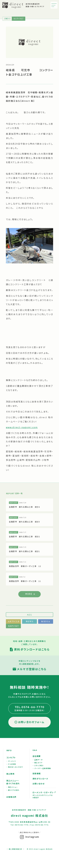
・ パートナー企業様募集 (42, 768)
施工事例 (10, 773)
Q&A (35, 750)
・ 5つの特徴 (11, 764)
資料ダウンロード (40, 778)
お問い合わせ (39, 783)
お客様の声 (11, 797)
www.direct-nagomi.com (22, 427)
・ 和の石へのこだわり (15, 767)
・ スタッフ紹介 (38, 765)
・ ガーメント (11, 761)
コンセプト (11, 757)
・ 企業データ (38, 760)
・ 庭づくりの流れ (13, 790)
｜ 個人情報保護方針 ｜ (15, 849)
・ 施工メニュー (12, 787)
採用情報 (37, 773)
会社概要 (37, 756)
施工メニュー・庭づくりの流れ (13, 782)
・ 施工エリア (37, 762)
